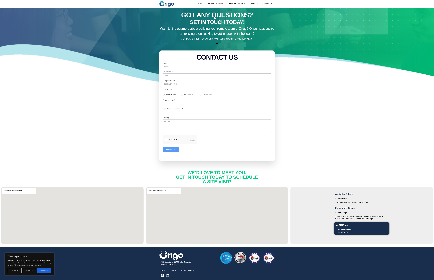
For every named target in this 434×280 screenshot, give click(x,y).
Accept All (44, 270)
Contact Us (267, 4)
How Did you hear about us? (173, 109)
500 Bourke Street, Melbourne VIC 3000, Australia (351, 202)
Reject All (29, 270)
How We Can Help (215, 4)
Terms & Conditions (187, 270)
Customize (15, 270)
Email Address (168, 72)
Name (165, 63)
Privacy (173, 270)
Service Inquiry (188, 94)
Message (166, 118)
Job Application (207, 94)
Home (199, 4)
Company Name (169, 81)
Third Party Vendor (171, 94)
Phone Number (169, 100)
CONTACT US (171, 149)
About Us (254, 4)
